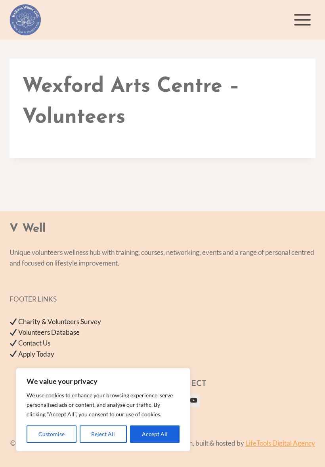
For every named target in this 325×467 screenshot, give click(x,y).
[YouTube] (193, 400)
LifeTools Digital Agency (280, 443)
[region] (103, 409)
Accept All (155, 434)
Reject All (103, 434)
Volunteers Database (49, 332)
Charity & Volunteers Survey (59, 321)
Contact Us (34, 343)
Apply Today (36, 354)
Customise (51, 434)
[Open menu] (302, 20)
